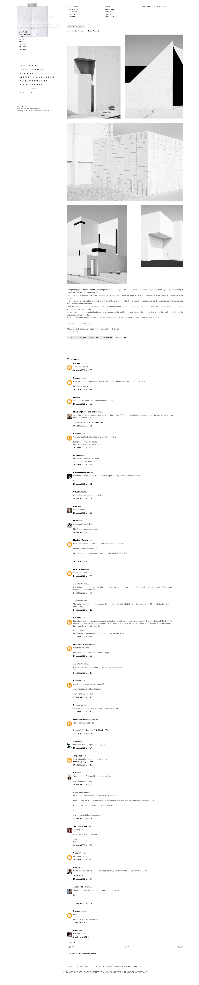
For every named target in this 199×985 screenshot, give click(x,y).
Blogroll (109, 9)
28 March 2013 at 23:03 (82, 784)
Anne (75, 741)
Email (85, 338)
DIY (20, 42)
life (124, 338)
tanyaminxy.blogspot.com (83, 762)
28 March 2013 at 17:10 (82, 765)
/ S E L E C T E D (23, 106)
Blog (91, 338)
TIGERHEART (78, 876)
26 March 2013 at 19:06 (82, 404)
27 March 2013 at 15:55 (82, 656)
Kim (75, 773)
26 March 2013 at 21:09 (82, 498)
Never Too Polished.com (93, 423)
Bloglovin (74, 6)
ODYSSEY (77, 492)
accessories (25, 34)
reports (23, 49)
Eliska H (76, 868)
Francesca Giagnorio (82, 645)
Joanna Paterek (79, 887)
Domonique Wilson (81, 473)
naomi (75, 930)
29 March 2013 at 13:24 (82, 845)
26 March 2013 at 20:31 (82, 484)
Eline (75, 506)
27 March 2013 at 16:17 (82, 673)
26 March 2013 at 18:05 (82, 370)
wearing (23, 32)
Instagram (74, 9)
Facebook (73, 11)
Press (108, 14)
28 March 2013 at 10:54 (82, 748)
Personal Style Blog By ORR (97, 730)
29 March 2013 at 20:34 (82, 879)
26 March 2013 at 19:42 (82, 448)
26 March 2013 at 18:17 (82, 390)
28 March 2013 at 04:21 (82, 734)
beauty (22, 47)
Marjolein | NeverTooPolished (85, 412)
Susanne (77, 705)
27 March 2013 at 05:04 (82, 593)
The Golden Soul (80, 826)
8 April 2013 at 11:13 (81, 937)
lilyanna (76, 455)
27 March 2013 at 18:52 (82, 712)
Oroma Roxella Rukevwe (83, 720)
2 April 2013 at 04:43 (81, 923)
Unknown (77, 363)
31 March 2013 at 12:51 (82, 903)
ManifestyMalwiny (80, 540)
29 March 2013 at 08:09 (82, 818)
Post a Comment (76, 942)
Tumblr (72, 16)
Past (180, 947)
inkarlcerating (79, 569)
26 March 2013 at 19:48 (82, 465)
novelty (23, 39)
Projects (109, 16)
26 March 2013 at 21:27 (82, 513)
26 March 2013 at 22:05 (82, 532)
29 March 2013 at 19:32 (82, 860)
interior (23, 44)
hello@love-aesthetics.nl (154, 6)
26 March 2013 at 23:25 (82, 562)
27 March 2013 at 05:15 (82, 610)
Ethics (108, 11)
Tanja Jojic (77, 756)
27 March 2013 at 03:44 (82, 576)
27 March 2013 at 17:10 (82, 697)
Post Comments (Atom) (87, 953)
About (108, 6)
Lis (74, 397)
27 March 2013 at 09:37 (82, 637)
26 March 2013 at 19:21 (82, 426)
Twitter (72, 14)
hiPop (75, 521)
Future (71, 947)
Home (126, 947)
